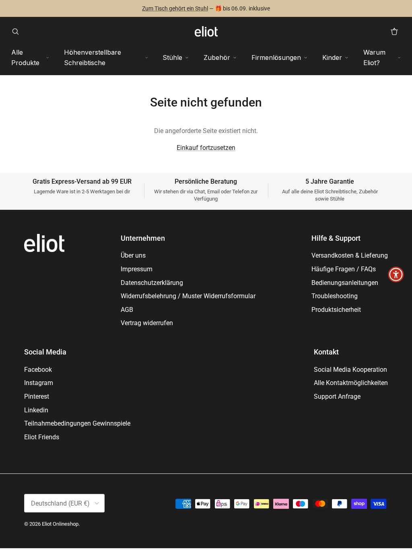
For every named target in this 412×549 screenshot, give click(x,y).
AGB (127, 309)
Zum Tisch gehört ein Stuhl (175, 8)
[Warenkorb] (394, 31)
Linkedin (36, 410)
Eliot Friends (41, 437)
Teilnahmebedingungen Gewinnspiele (77, 423)
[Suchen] (17, 31)
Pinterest (36, 396)
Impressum (136, 269)
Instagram (38, 383)
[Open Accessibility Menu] (396, 274)
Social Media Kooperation (350, 369)
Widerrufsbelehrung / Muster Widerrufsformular (188, 296)
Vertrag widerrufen (147, 323)
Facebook (38, 369)
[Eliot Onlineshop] (206, 31)
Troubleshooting (334, 296)
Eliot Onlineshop (60, 524)
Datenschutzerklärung (152, 283)
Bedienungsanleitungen (344, 283)
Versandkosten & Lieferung (349, 255)
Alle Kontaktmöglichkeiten (351, 383)
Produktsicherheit (336, 309)
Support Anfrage (337, 396)
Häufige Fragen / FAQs (343, 269)
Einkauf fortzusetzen (206, 148)
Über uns (133, 255)
